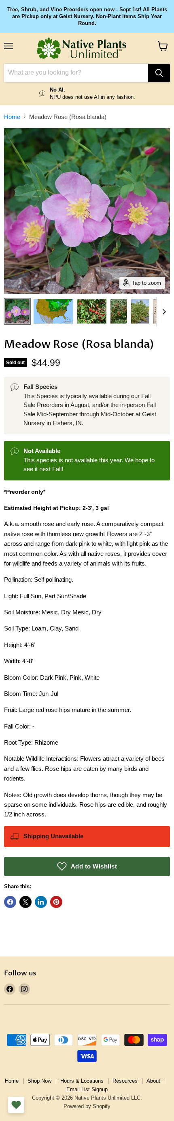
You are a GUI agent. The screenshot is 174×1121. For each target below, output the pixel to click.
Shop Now (39, 1081)
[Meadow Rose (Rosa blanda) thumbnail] (17, 311)
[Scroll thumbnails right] (162, 312)
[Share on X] (25, 902)
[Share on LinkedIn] (41, 902)
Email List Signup (87, 1089)
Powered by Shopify (87, 1106)
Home (12, 116)
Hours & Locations (82, 1081)
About (153, 1081)
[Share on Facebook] (10, 902)
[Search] (159, 73)
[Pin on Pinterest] (56, 902)
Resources (125, 1081)
